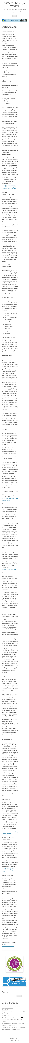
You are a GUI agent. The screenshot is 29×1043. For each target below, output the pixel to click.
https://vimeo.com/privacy (9, 569)
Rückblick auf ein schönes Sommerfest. (12, 1016)
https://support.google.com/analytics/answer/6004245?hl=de (10, 869)
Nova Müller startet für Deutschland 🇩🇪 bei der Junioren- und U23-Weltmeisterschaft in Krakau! (14, 1019)
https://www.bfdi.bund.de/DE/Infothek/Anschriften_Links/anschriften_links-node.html (10, 186)
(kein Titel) (5, 1010)
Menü (14, 15)
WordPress (17, 1040)
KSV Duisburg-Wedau (14, 4)
